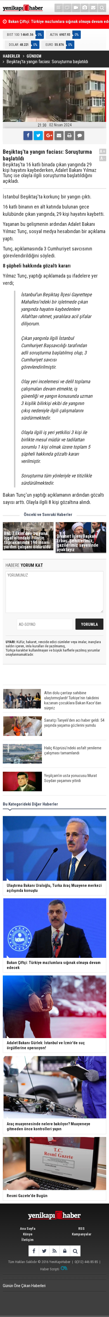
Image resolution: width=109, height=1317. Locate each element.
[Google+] (48, 135)
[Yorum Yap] (79, 135)
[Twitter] (38, 135)
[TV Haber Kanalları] (67, 8)
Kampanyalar (81, 1234)
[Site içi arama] (102, 8)
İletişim (28, 1240)
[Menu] (58, 8)
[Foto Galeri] (84, 8)
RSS (81, 1228)
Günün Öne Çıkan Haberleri (24, 1285)
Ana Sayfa (27, 1228)
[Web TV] (76, 8)
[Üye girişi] (65, 1250)
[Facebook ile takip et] (34, 1250)
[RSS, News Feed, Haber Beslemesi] (54, 1250)
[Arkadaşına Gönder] (58, 135)
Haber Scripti (49, 1269)
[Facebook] (27, 135)
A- (102, 158)
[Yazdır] (69, 135)
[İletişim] (93, 8)
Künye (27, 1234)
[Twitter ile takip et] (44, 1250)
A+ (103, 151)
